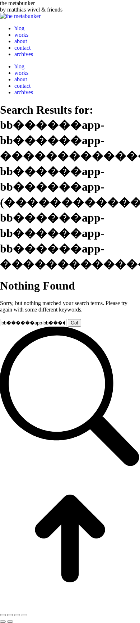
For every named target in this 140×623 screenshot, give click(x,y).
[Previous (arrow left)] (3, 621)
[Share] (10, 615)
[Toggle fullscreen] (17, 615)
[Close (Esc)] (3, 615)
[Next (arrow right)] (10, 621)
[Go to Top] (70, 607)
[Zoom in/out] (24, 615)
